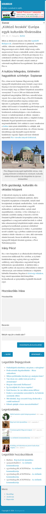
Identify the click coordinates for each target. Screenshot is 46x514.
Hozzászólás (7, 296)
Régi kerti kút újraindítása (23, 460)
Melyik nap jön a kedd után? (13, 334)
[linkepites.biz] (23, 17)
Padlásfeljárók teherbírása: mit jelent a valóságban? (25, 367)
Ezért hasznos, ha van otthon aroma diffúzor (22, 390)
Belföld (22, 36)
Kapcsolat (10, 499)
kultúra (5, 126)
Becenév (5, 325)
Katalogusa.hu (7, 4)
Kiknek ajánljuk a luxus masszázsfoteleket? (22, 404)
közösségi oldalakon (35, 273)
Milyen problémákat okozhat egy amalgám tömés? (25, 376)
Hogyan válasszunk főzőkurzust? (18, 384)
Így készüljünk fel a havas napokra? (19, 387)
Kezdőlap (10, 494)
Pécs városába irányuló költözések (23, 137)
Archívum (10, 496)
